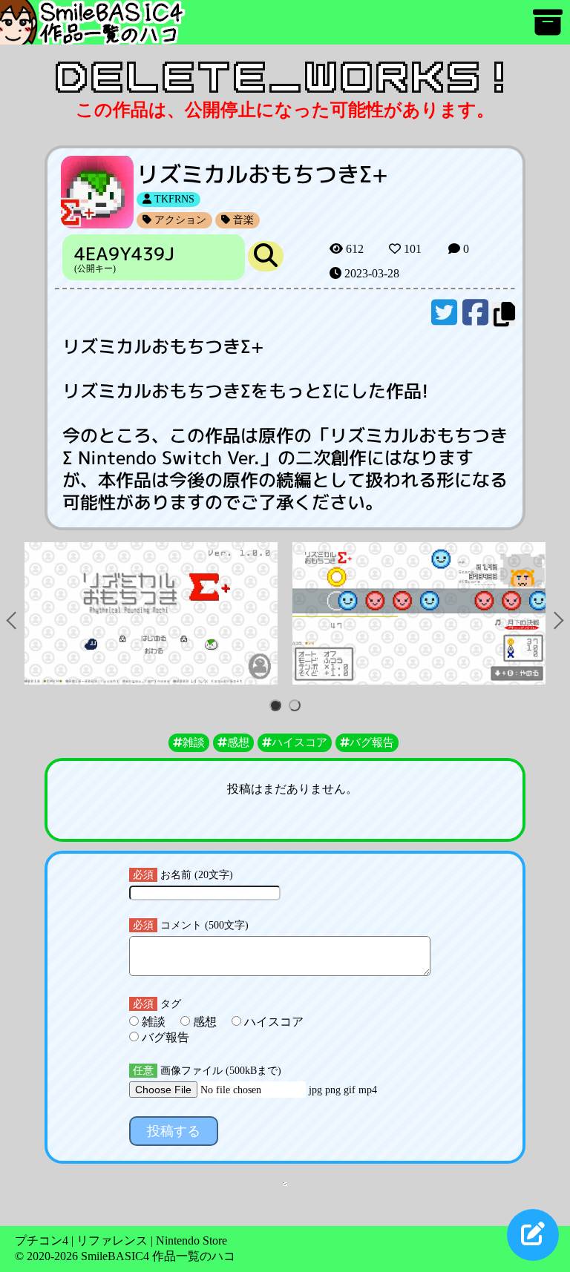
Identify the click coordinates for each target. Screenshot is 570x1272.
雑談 (153, 1021)
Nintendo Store (191, 1240)
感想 (205, 1021)
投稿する (173, 1131)
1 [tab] (278, 706)
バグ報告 (164, 1037)
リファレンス (112, 1240)
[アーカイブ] (548, 29)
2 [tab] (297, 706)
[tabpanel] (151, 613)
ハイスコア (272, 1021)
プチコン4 (41, 1240)
